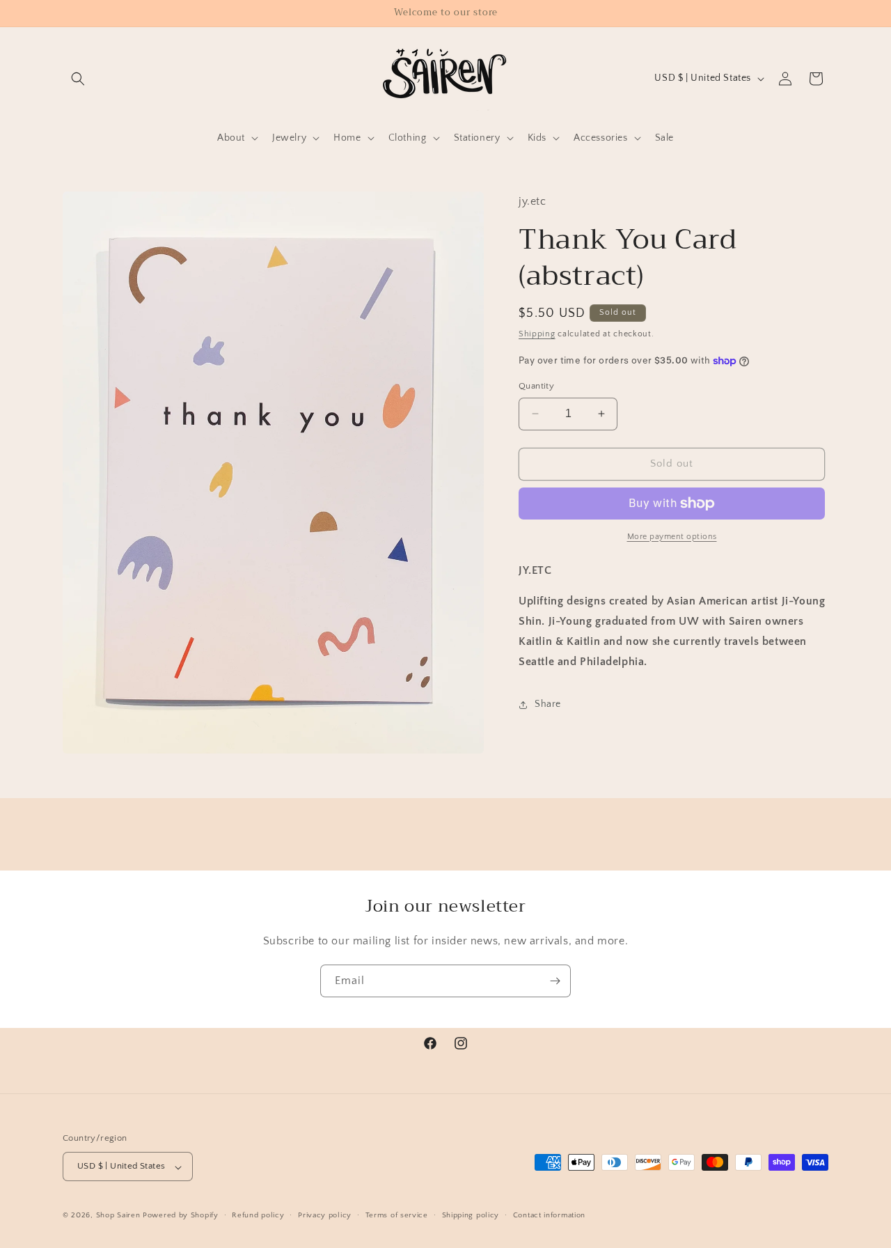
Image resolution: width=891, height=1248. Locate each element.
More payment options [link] (672, 536)
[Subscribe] (554, 981)
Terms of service (396, 1216)
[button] (78, 78)
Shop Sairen (118, 1216)
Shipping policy (471, 1216)
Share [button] (548, 704)
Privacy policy (325, 1216)
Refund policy (258, 1216)
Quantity (536, 386)
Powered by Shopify (181, 1216)
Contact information (549, 1216)
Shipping (537, 333)
